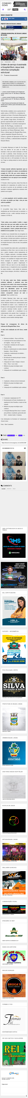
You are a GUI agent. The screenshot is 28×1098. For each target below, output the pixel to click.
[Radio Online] (25, 19)
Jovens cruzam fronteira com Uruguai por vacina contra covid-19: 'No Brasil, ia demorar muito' (13, 93)
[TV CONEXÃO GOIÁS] (12, 10)
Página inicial (4, 1084)
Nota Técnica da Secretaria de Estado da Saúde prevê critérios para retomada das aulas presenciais (13, 104)
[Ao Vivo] (3, 19)
